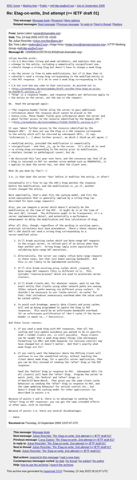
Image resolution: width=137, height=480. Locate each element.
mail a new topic (70, 457)
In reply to (87, 24)
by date (60, 461)
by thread (71, 461)
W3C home (13, 5)
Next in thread (102, 24)
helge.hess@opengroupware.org (85, 44)
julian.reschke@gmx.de (48, 40)
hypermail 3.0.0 (53, 471)
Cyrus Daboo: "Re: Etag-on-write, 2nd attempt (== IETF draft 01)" (76, 439)
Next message (46, 24)
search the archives (61, 464)
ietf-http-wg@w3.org (62, 5)
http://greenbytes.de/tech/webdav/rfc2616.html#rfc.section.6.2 (55, 122)
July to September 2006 (91, 5)
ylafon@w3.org (38, 44)
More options (72, 20)
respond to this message (44, 457)
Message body (41, 20)
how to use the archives (34, 464)
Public (43, 5)
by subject (85, 461)
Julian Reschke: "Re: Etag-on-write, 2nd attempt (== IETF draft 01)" (72, 436)
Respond (57, 20)
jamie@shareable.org (47, 33)
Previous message (68, 24)
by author (98, 461)
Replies (117, 24)
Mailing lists (30, 5)
